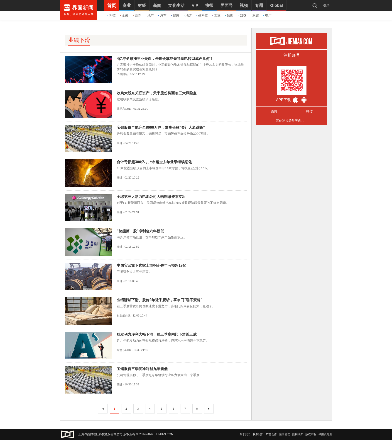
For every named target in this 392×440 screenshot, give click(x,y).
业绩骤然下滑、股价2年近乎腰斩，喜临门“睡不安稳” (159, 300)
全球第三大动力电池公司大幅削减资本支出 (151, 196)
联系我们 (258, 434)
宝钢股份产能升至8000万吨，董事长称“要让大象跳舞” (161, 127)
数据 (230, 15)
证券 (138, 15)
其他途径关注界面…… (292, 120)
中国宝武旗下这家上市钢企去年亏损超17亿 (151, 265)
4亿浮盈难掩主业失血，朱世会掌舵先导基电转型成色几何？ (165, 58)
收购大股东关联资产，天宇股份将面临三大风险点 (157, 93)
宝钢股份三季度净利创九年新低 (142, 369)
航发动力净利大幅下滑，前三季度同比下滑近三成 (157, 334)
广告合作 (271, 434)
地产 (150, 15)
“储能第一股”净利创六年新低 (140, 231)
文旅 (217, 15)
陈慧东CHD (124, 108)
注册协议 (284, 434)
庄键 (119, 143)
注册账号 (292, 55)
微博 (274, 111)
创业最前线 (123, 315)
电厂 (268, 15)
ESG (243, 15)
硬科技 (203, 15)
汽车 (163, 15)
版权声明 (310, 434)
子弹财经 (122, 74)
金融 (125, 15)
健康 (176, 15)
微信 (309, 111)
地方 (189, 15)
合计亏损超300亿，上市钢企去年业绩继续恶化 (154, 162)
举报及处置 (325, 434)
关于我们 (245, 434)
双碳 (255, 15)
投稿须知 (297, 434)
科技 (112, 15)
